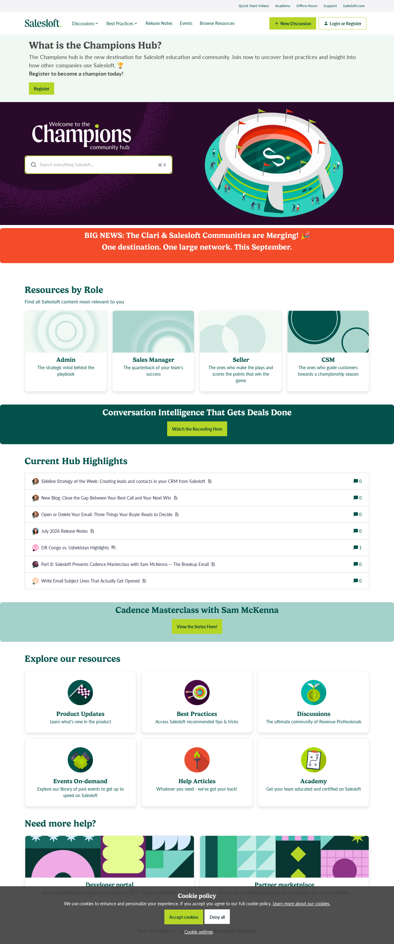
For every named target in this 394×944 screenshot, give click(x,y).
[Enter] (31, 164)
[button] (197, 932)
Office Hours (306, 5)
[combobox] (98, 164)
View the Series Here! (197, 626)
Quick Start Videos (254, 5)
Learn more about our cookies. (301, 903)
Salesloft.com (354, 5)
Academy (282, 5)
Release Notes (159, 23)
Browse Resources (217, 23)
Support (330, 5)
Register (41, 88)
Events (186, 23)
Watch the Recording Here (197, 429)
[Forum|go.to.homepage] (45, 23)
